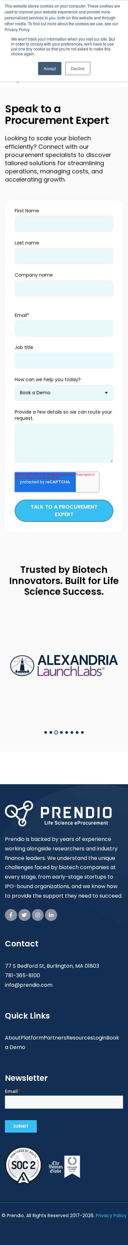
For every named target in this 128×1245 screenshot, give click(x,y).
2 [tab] (51, 732)
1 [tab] (45, 732)
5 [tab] (66, 732)
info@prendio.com (29, 985)
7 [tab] (77, 732)
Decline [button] (78, 68)
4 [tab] (61, 732)
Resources (79, 1037)
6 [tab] (72, 732)
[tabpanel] (64, 665)
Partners (55, 1037)
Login (99, 1037)
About (13, 1037)
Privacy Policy (111, 1215)
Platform (32, 1037)
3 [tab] (56, 732)
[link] (11, 915)
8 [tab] (82, 732)
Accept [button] (50, 68)
